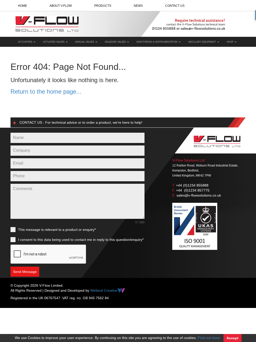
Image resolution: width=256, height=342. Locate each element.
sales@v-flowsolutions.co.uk (198, 195)
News (138, 6)
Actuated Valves (54, 42)
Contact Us (174, 6)
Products (102, 6)
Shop (230, 42)
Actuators (25, 42)
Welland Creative (103, 290)
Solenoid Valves (115, 42)
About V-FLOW (61, 6)
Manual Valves (85, 42)
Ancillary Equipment (202, 42)
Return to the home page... (46, 91)
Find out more (209, 338)
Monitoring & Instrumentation (157, 42)
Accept (232, 338)
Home (22, 6)
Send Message (25, 272)
